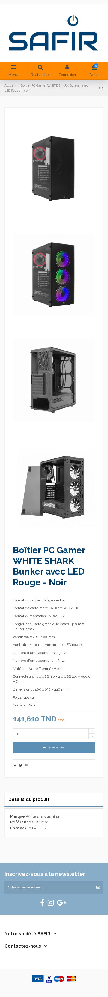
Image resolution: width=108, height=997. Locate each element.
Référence (20, 822)
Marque (17, 816)
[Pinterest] (27, 765)
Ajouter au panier (56, 747)
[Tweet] (20, 765)
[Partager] (15, 765)
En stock (18, 828)
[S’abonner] (98, 887)
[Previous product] (100, 88)
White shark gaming (42, 816)
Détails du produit (29, 799)
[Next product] (103, 88)
